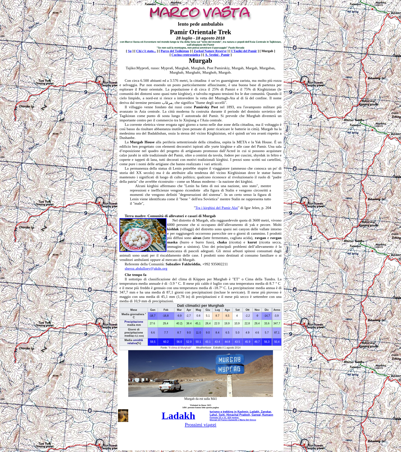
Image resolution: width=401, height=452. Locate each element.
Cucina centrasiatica (185, 55)
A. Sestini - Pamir (217, 55)
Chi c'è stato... (146, 51)
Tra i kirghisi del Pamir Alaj (216, 208)
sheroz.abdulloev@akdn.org (146, 268)
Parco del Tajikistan (175, 51)
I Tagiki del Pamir (244, 51)
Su (130, 51)
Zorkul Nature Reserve (210, 51)
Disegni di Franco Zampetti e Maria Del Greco (233, 420)
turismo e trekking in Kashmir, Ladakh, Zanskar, (241, 411)
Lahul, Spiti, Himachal (224, 414)
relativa (132, 343)
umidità (138, 340)
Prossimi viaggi (200, 424)
